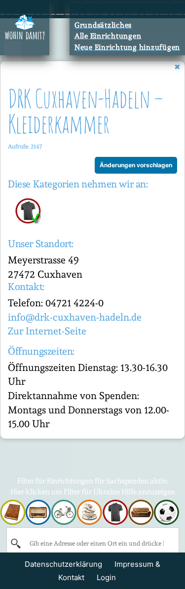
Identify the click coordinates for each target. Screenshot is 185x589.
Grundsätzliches (103, 25)
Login (106, 577)
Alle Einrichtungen (108, 36)
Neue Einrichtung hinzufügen (127, 47)
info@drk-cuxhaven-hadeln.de (75, 317)
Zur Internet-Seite (47, 331)
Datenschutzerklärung (63, 564)
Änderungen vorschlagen (136, 165)
